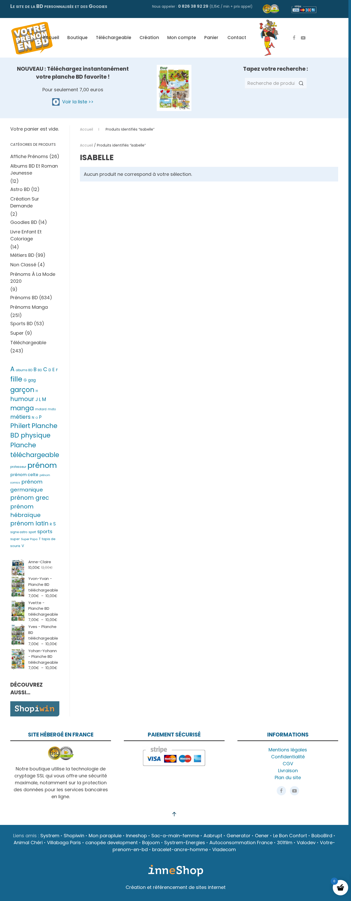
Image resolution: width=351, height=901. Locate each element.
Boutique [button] (77, 37)
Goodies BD (23, 222)
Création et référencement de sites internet (176, 887)
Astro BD (20, 189)
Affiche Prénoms (29, 156)
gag (32, 380)
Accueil (51, 37)
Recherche (301, 83)
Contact (236, 37)
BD (40, 370)
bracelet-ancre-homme (180, 849)
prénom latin (29, 523)
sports (44, 531)
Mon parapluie (105, 835)
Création (149, 37)
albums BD (24, 370)
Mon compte (181, 37)
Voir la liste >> (77, 101)
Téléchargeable (113, 37)
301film (284, 842)
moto (52, 409)
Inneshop (136, 835)
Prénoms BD (24, 297)
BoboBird (321, 835)
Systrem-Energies (184, 842)
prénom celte (24, 475)
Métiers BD (22, 255)
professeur (18, 467)
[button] (174, 814)
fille (16, 379)
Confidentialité (288, 756)
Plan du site (288, 777)
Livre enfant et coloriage (26, 235)
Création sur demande (24, 202)
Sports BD (21, 323)
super (15, 539)
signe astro (18, 532)
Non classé (23, 264)
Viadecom (224, 849)
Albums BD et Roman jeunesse (34, 169)
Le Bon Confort (290, 835)
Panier (211, 37)
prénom (42, 465)
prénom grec (29, 498)
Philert (20, 425)
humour (22, 399)
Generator (239, 835)
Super (17, 333)
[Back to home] (31, 37)
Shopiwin (74, 835)
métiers (20, 417)
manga (22, 408)
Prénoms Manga (29, 307)
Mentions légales (288, 750)
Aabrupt (213, 835)
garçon (22, 389)
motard (41, 409)
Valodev (306, 842)
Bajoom (151, 842)
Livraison (288, 770)
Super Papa (29, 539)
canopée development (111, 842)
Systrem (49, 835)
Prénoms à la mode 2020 (32, 277)
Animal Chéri (28, 842)
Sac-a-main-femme (175, 835)
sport (32, 532)
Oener (262, 835)
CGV (288, 763)
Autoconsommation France (241, 842)
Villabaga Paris (64, 842)
